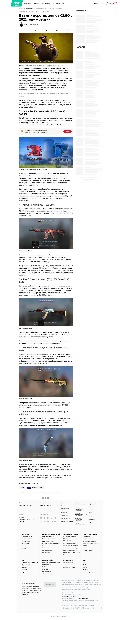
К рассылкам (50, 584)
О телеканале (64, 512)
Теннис (85, 567)
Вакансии (91, 509)
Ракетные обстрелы (48, 536)
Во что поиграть (48, 3)
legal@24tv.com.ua (83, 598)
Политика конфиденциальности (81, 503)
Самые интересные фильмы (30, 562)
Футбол (85, 565)
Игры (90, 522)
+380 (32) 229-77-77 (72, 596)
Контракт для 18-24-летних (70, 545)
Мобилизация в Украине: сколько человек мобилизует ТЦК (71, 552)
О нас (62, 503)
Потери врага (46, 552)
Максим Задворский (31, 24)
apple (77, 607)
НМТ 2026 (45, 569)
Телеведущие (64, 515)
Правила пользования (67, 521)
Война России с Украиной (51, 534)
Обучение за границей (48, 574)
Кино (23, 560)
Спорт (85, 560)
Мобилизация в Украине (71, 534)
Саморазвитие (46, 571)
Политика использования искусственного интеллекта (79, 508)
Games (21, 8)
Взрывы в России (47, 550)
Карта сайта (92, 519)
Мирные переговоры (48, 541)
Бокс (84, 562)
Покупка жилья (67, 565)
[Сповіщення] (102, 3)
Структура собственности (93, 513)
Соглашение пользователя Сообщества (78, 519)
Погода (24, 548)
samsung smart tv (97, 607)
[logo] (17, 3)
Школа (44, 567)
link (41, 518)
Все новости (26, 534)
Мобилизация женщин (69, 543)
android (67, 607)
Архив (90, 516)
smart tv (86, 607)
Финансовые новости (89, 541)
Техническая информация (92, 503)
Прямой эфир (26, 541)
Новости (37, 3)
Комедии (24, 569)
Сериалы (24, 572)
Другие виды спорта (89, 572)
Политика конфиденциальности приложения (81, 514)
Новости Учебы (47, 560)
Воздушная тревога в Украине (51, 543)
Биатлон (85, 569)
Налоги (85, 548)
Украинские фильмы (28, 565)
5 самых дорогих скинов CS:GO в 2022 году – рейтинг (49, 8)
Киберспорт (28, 3)
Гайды (58, 3)
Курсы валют (87, 539)
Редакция (63, 505)
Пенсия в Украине (88, 550)
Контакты (91, 507)
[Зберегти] (68, 30)
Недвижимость (68, 560)
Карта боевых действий (49, 539)
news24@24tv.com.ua (26, 505)
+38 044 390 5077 (45, 505)
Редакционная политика (65, 509)
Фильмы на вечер (27, 567)
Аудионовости (26, 546)
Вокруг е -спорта (29, 8)
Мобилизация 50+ (68, 541)
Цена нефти (86, 536)
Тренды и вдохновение (69, 567)
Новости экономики (90, 534)
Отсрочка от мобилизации (70, 548)
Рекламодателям (65, 518)
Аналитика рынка (68, 562)
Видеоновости (26, 543)
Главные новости (27, 536)
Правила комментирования (80, 524)
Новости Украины (27, 539)
